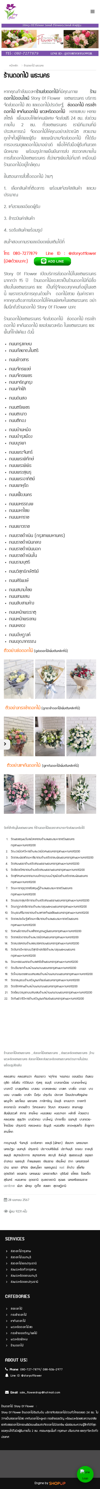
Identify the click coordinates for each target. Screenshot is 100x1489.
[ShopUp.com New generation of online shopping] (57, 1483)
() (60, 766)
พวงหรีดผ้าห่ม (19, 1339)
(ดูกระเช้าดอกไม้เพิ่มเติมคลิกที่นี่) (60, 708)
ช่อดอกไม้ (75, 105)
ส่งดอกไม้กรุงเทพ (21, 1251)
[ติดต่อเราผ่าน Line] (85, 1474)
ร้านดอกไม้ (17, 1345)
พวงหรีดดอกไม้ (52, 112)
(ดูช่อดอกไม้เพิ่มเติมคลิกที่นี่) (51, 651)
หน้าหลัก (13, 65)
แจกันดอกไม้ (27, 112)
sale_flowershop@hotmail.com (40, 1392)
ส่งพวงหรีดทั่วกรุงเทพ (23, 1269)
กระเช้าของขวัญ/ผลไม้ (24, 1333)
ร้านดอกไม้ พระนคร (34, 65)
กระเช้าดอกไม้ (19, 1314)
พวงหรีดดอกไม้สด (22, 1327)
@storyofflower (31, 1375)
